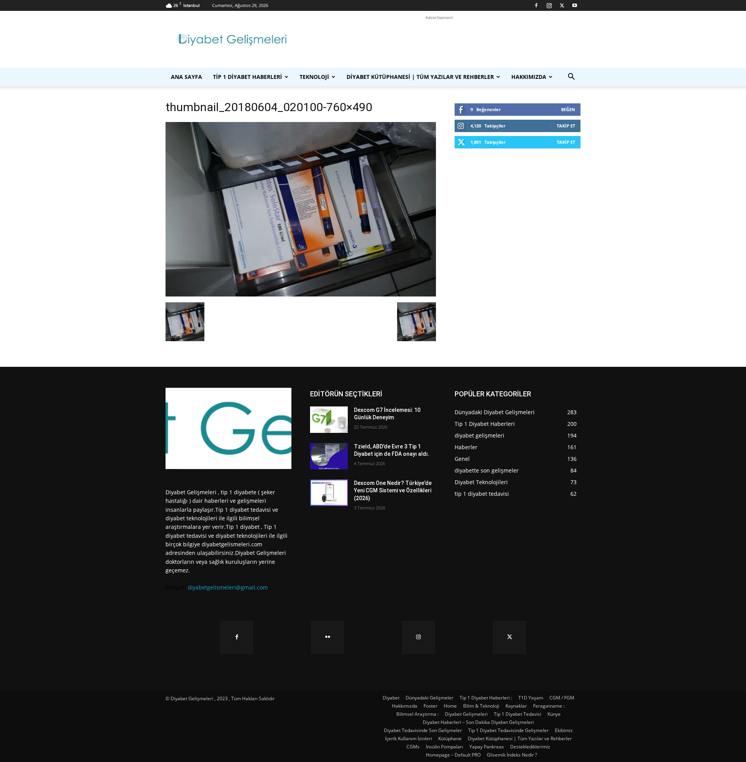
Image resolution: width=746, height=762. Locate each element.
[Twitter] (562, 5)
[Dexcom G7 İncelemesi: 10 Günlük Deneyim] (329, 419)
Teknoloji (314, 76)
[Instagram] (549, 5)
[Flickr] (327, 637)
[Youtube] (574, 5)
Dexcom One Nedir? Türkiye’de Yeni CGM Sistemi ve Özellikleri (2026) (393, 490)
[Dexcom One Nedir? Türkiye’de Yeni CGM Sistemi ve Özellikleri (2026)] (329, 493)
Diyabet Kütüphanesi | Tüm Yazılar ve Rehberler (420, 76)
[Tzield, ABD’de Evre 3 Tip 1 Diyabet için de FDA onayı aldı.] (329, 456)
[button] (571, 77)
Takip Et (566, 126)
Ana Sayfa (186, 76)
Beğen (568, 109)
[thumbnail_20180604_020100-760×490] (301, 294)
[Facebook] (536, 5)
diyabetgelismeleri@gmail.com (228, 587)
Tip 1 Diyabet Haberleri (247, 76)
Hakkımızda (528, 76)
